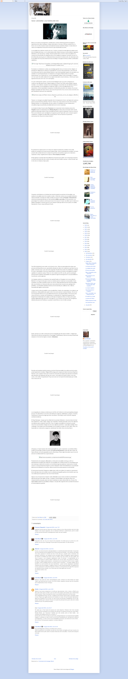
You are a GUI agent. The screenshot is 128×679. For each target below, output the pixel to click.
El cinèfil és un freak (90, 296)
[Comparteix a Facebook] (54, 517)
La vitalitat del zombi (90, 268)
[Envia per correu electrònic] (50, 517)
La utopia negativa (90, 287)
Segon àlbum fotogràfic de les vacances (91, 263)
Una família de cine (90, 302)
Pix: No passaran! (92, 207)
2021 (86, 229)
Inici (55, 658)
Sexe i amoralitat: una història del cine (91, 294)
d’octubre (88, 257)
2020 (86, 231)
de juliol (88, 305)
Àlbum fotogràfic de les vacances (91, 273)
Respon (37, 534)
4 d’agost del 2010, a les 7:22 (52, 527)
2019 (86, 233)
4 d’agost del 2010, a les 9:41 (46, 548)
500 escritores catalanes (92, 201)
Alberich (37, 548)
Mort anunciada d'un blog (92, 178)
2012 (86, 247)
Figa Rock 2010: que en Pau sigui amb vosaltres (90, 284)
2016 (86, 239)
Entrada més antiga (73, 658)
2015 (86, 241)
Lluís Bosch (38, 538)
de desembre (89, 253)
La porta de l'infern (90, 298)
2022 (86, 227)
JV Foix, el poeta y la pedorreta (92, 171)
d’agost (88, 261)
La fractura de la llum (90, 266)
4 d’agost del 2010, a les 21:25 (50, 626)
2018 (86, 235)
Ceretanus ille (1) (92, 193)
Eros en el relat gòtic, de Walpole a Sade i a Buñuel (91, 280)
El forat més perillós (90, 270)
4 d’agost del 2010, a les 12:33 (46, 589)
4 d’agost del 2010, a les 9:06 (50, 538)
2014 (86, 243)
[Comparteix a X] (52, 517)
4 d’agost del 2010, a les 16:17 (44, 608)
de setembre (89, 259)
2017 (86, 237)
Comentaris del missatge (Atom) (46, 661)
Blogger (72, 669)
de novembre (89, 255)
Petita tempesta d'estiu (91, 300)
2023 (86, 225)
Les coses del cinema (47, 519)
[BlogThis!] (51, 517)
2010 (86, 251)
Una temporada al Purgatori (90, 290)
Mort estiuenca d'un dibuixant (90, 276)
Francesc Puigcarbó (40, 527)
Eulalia (36, 589)
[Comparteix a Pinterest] (55, 517)
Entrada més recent (36, 658)
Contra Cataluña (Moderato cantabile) (92, 186)
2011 (86, 249)
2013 (86, 245)
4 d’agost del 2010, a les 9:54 (50, 577)
